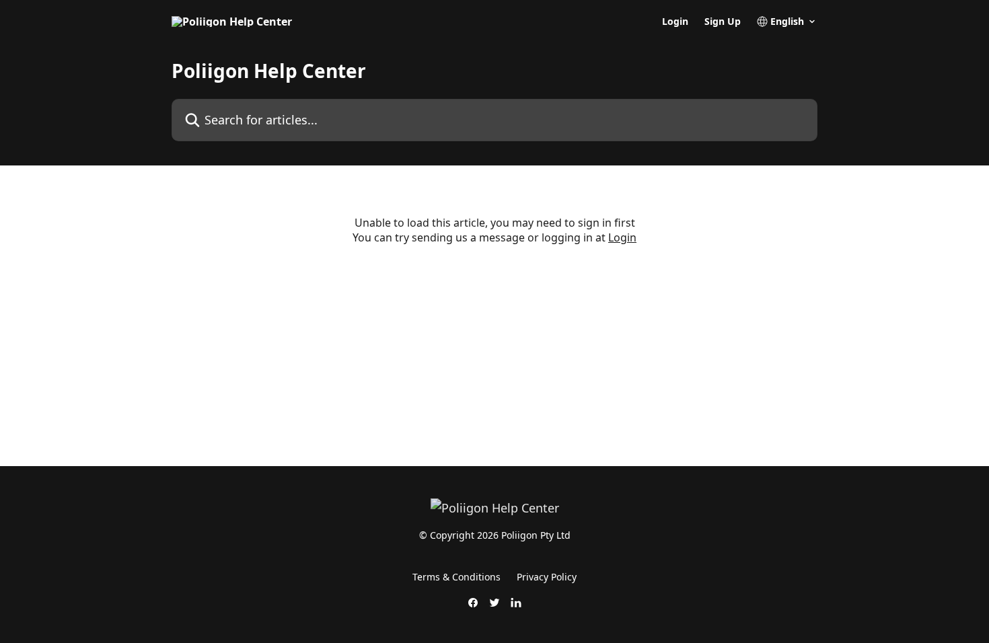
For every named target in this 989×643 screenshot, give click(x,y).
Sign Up (722, 21)
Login (675, 21)
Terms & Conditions (456, 576)
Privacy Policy (547, 576)
